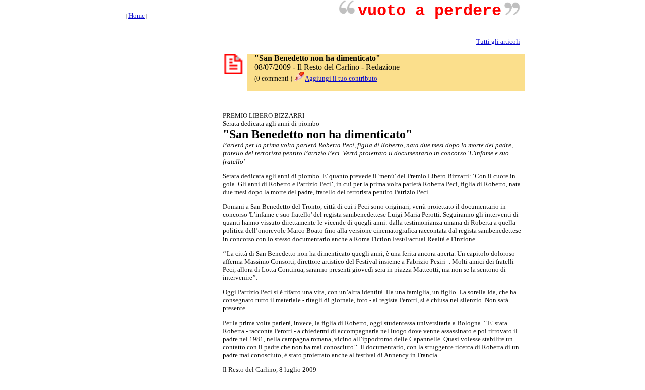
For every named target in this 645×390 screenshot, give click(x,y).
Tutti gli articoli (498, 41)
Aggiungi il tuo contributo (341, 78)
